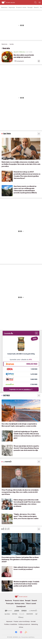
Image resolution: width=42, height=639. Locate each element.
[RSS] (26, 632)
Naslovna (4, 44)
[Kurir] (16, 610)
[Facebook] (16, 632)
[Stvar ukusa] (7, 2)
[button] (19, 61)
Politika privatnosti (24, 624)
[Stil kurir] (36, 614)
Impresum (9, 621)
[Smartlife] (29, 614)
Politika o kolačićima (10, 624)
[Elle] (22, 614)
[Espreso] (24, 610)
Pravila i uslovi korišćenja (22, 621)
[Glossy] (21, 617)
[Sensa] (14, 614)
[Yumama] (33, 610)
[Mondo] (8, 610)
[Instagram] (21, 632)
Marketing (34, 624)
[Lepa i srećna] (7, 614)
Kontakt (33, 621)
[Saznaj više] (38, 133)
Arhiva (21, 627)
